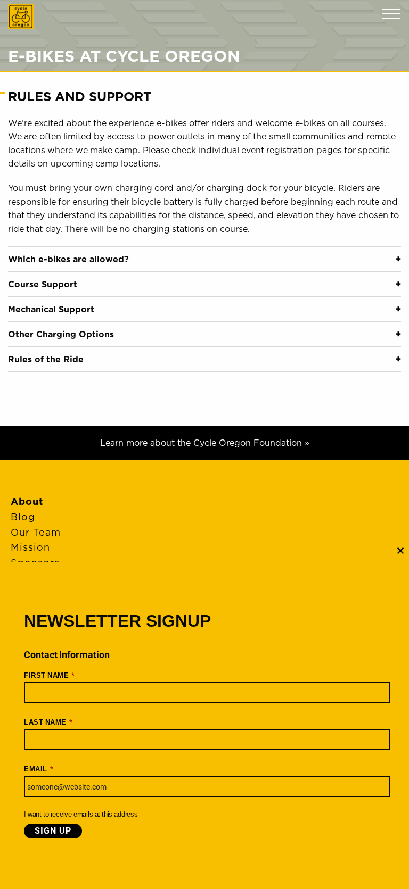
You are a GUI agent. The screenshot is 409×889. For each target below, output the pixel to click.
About (27, 501)
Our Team (36, 532)
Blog (23, 517)
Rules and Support (80, 96)
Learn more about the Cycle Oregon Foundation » (204, 442)
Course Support (42, 284)
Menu (391, 14)
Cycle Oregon (21, 16)
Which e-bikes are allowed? (68, 259)
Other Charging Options (61, 334)
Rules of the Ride (46, 359)
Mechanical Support (51, 309)
